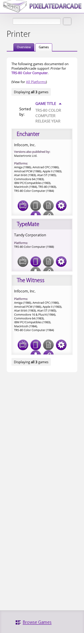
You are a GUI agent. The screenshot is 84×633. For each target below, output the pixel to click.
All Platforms (36, 82)
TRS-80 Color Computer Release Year (48, 115)
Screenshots (22, 205)
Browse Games (37, 622)
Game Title (48, 103)
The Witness (30, 280)
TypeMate (28, 224)
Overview (24, 47)
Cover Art (35, 261)
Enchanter (28, 134)
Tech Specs (61, 205)
